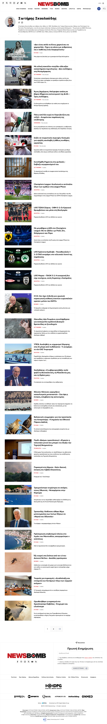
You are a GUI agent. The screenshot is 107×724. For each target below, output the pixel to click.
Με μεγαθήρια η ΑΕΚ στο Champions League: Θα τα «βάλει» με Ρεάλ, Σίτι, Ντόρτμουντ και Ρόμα (50, 230)
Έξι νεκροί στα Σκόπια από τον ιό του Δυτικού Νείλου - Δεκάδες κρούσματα (50, 557)
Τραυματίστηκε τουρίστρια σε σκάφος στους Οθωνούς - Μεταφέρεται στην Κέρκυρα (50, 490)
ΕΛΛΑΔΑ (30, 8)
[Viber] (10, 3)
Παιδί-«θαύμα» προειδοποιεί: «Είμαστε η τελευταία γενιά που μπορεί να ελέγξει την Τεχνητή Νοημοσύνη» (52, 442)
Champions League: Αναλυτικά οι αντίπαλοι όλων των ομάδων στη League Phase (53, 185)
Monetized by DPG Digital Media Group (59, 703)
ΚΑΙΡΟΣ (79, 8)
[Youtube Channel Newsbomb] (21, 3)
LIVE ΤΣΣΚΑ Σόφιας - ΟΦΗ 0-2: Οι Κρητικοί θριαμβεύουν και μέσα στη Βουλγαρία (52, 208)
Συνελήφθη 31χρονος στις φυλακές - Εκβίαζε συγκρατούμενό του (49, 163)
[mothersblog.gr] (73, 696)
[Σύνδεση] (99, 8)
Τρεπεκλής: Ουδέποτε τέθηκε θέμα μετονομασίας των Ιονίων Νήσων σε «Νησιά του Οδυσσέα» (50, 514)
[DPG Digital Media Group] (53, 686)
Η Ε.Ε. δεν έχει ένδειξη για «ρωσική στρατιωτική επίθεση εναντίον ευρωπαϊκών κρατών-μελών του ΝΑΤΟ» (53, 298)
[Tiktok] (17, 3)
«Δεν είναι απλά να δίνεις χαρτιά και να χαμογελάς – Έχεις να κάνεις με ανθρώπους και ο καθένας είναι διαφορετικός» (53, 47)
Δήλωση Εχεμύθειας (34, 677)
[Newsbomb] (26, 656)
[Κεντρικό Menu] (104, 8)
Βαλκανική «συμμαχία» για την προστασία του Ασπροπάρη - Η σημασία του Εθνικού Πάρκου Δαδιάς (52, 419)
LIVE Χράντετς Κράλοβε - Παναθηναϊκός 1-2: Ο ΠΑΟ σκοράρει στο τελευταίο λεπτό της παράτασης (53, 254)
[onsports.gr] (33, 696)
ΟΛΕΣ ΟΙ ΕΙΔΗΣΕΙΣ (21, 8)
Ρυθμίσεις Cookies (61, 677)
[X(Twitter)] (6, 3)
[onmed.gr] (87, 696)
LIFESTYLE (72, 8)
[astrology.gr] (60, 696)
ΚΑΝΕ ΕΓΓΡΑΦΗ (78, 668)
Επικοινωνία (84, 677)
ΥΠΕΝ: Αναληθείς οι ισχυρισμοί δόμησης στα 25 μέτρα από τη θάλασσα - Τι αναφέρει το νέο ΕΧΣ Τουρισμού (53, 347)
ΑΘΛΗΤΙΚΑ (64, 8)
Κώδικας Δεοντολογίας (48, 677)
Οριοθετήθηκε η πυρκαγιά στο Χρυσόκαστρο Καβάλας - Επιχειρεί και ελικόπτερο (51, 604)
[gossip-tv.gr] (19, 696)
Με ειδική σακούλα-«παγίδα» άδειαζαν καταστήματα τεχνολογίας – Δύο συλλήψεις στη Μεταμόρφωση (53, 69)
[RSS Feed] (25, 3)
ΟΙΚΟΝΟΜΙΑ (45, 8)
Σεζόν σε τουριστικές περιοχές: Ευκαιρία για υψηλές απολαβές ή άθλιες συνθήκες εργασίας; (52, 140)
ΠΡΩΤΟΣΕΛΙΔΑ (87, 8)
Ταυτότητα (14, 677)
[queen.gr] (46, 696)
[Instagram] (14, 3)
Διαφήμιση (93, 677)
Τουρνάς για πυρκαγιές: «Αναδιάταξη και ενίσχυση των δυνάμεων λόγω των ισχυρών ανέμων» (53, 580)
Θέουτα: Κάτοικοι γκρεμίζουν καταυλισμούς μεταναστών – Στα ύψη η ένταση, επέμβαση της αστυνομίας (51, 394)
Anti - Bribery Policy (73, 677)
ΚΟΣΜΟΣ (57, 8)
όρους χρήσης (88, 657)
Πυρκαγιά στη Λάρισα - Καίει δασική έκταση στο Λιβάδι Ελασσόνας (50, 468)
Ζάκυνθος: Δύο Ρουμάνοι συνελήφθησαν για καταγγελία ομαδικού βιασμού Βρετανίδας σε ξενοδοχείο (52, 321)
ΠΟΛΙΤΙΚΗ (37, 8)
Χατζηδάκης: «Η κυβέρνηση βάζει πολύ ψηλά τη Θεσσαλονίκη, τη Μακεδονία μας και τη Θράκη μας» (52, 372)
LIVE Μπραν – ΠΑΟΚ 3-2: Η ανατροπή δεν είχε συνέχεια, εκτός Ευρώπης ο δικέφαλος (52, 276)
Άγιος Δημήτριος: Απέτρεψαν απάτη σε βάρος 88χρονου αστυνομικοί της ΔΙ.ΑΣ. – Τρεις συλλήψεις (52, 94)
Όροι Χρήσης (22, 677)
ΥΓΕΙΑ (51, 8)
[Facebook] (3, 3)
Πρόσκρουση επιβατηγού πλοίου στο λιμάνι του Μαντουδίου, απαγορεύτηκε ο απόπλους (51, 536)
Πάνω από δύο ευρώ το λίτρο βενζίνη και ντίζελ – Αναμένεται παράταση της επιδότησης (52, 117)
